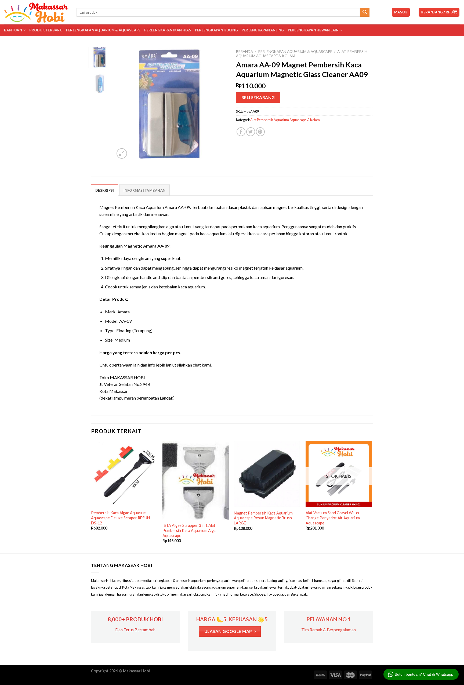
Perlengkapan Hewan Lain (313, 30)
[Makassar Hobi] (36, 12)
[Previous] (124, 103)
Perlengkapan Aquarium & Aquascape (103, 30)
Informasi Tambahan (145, 190)
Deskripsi (104, 190)
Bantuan (13, 30)
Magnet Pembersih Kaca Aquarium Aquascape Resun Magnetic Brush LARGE (263, 518)
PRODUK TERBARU (45, 30)
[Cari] (364, 12)
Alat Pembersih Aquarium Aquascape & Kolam (285, 120)
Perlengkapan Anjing (263, 30)
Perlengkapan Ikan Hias (167, 30)
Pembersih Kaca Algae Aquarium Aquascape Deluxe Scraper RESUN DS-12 (120, 517)
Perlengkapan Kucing (216, 30)
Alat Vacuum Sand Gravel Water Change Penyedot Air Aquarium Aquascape (333, 517)
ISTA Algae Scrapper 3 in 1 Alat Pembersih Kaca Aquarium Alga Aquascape (189, 530)
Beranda (244, 51)
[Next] (219, 103)
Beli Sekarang (258, 97)
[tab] (104, 190)
